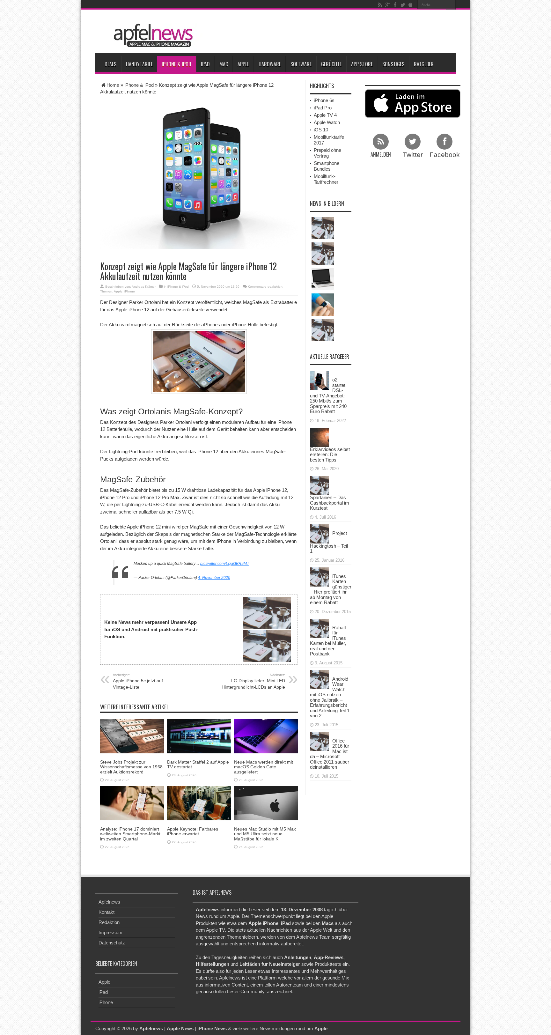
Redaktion (109, 922)
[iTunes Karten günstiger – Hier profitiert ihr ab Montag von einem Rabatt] (319, 576)
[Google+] (387, 5)
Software (301, 64)
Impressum (110, 932)
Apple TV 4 (325, 115)
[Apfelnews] (151, 35)
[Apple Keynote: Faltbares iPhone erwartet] (199, 803)
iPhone (129, 291)
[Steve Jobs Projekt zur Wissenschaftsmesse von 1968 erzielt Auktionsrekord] (132, 736)
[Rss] (380, 5)
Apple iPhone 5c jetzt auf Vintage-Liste (138, 681)
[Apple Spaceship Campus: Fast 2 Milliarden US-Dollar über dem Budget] (323, 253)
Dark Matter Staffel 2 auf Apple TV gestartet (198, 764)
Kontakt (106, 912)
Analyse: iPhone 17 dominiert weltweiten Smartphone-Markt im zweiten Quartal (130, 833)
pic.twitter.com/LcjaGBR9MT (224, 563)
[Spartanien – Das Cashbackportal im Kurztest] (319, 485)
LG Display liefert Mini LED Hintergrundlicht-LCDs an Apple (253, 681)
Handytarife (139, 64)
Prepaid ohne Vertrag (327, 153)
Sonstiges (393, 64)
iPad (205, 64)
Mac (223, 64)
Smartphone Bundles (326, 166)
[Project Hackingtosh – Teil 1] (319, 533)
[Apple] (410, 5)
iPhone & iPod (176, 64)
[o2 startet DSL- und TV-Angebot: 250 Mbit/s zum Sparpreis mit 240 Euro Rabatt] (319, 380)
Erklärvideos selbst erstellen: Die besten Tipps (330, 454)
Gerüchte (331, 64)
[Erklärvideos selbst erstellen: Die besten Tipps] (319, 436)
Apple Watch (327, 122)
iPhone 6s (324, 100)
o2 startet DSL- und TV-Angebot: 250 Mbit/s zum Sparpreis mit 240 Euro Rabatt (328, 395)
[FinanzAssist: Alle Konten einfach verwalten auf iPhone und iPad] (323, 330)
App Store (362, 64)
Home (113, 85)
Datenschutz (112, 942)
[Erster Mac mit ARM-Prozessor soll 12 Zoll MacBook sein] (323, 279)
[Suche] (451, 5)
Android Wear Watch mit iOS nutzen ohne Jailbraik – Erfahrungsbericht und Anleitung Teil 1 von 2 (329, 697)
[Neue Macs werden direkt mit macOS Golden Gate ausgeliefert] (266, 736)
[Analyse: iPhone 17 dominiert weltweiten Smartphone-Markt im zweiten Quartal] (132, 803)
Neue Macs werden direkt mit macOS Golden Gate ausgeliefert (263, 766)
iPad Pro (323, 107)
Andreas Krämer (144, 286)
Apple (243, 64)
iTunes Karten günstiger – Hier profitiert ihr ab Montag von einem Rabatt (330, 589)
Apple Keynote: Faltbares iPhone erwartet (192, 831)
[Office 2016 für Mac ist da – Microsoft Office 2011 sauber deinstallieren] (319, 740)
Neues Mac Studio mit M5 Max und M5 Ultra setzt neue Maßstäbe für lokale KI (265, 833)
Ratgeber (424, 64)
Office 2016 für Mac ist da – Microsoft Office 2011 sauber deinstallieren (329, 754)
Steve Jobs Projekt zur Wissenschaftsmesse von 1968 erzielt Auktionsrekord (131, 766)
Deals (110, 64)
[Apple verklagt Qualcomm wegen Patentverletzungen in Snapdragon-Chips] (323, 228)
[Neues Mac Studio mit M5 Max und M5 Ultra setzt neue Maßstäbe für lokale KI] (266, 803)
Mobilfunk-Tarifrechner (326, 179)
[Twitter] (403, 5)
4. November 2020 (214, 577)
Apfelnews (109, 902)
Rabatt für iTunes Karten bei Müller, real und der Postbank (328, 641)
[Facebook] (395, 5)
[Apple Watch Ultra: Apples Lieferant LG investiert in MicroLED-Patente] (323, 304)
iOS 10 (321, 129)
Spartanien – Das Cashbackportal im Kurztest (329, 503)
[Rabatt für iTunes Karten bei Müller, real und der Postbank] (319, 627)
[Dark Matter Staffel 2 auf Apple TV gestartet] (199, 736)
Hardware (270, 64)
